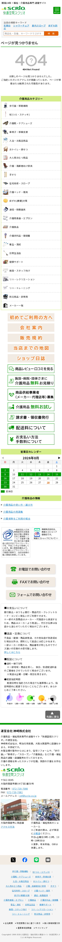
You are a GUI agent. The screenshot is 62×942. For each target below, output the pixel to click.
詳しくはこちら (12, 652)
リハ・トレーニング (21, 914)
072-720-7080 (20, 788)
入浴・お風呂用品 (21, 881)
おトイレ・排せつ (41, 881)
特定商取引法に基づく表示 (28, 923)
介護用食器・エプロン (14, 900)
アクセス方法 (7, 826)
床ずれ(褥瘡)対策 (22, 895)
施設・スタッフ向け (18, 909)
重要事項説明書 (25, 927)
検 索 (51, 33)
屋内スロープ (39, 25)
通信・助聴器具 (41, 895)
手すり (53, 886)
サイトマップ (41, 927)
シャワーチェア (21, 25)
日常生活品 (30, 904)
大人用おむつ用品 (14, 886)
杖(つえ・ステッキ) (41, 872)
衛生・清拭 (16, 904)
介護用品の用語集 (13, 511)
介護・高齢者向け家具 (36, 886)
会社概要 (9, 923)
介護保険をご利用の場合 (17, 518)
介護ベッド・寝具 (42, 891)
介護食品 (32, 900)
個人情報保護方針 (52, 923)
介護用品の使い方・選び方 (18, 504)
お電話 (36, 833)
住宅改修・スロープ (21, 891)
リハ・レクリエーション (42, 909)
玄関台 (7, 25)
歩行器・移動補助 (20, 871)
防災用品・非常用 (42, 914)
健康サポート (45, 904)
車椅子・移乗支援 (43, 877)
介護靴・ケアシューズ (21, 877)
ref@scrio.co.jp (28, 795)
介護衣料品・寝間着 (49, 900)
